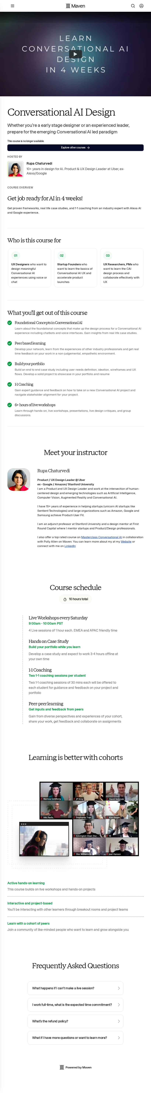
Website (126, 541)
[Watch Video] (75, 54)
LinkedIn (70, 546)
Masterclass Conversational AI (101, 537)
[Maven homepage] (75, 6)
